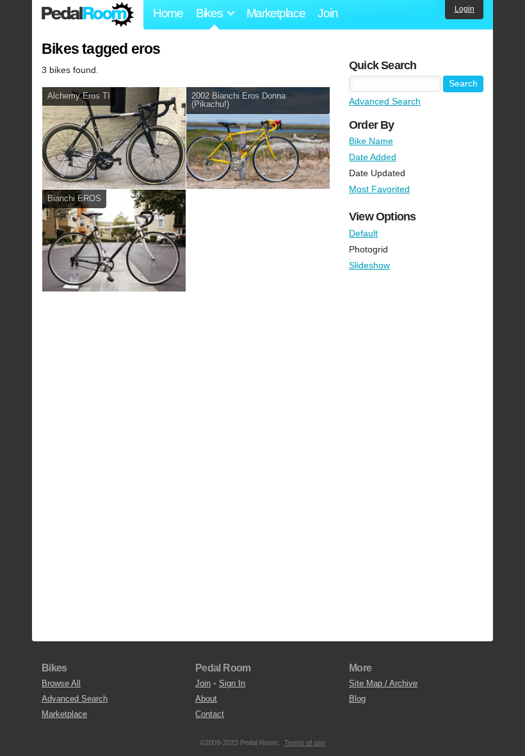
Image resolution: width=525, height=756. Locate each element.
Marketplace (275, 13)
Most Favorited (379, 189)
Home (168, 13)
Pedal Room (88, 15)
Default (363, 233)
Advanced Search (385, 101)
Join (327, 13)
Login (464, 8)
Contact (209, 714)
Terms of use (304, 742)
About (206, 698)
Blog (357, 698)
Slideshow (369, 265)
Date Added (372, 157)
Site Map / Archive (383, 683)
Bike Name (371, 141)
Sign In (232, 683)
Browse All (61, 683)
